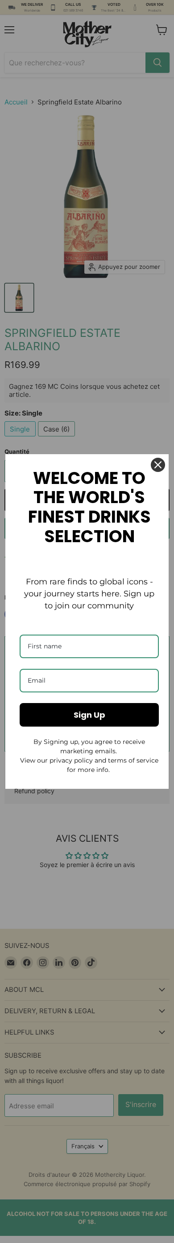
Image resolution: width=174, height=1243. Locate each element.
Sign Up (89, 714)
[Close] (158, 465)
